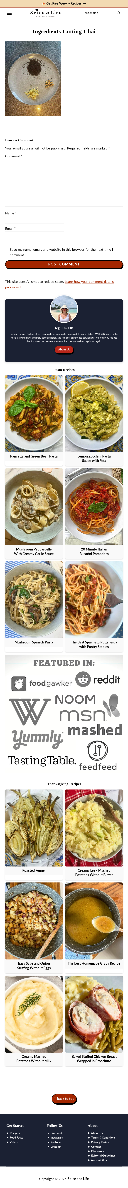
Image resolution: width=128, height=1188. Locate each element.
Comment (13, 156)
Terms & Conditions (103, 1137)
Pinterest (56, 1133)
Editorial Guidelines (103, 1155)
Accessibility (99, 1160)
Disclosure (97, 1151)
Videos (14, 1142)
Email (10, 228)
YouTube (55, 1142)
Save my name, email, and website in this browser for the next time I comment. (61, 252)
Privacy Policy (100, 1142)
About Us (64, 349)
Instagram (57, 1137)
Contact (96, 1146)
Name (11, 213)
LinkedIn (56, 1146)
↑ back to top (64, 1099)
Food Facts (16, 1137)
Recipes (15, 1133)
